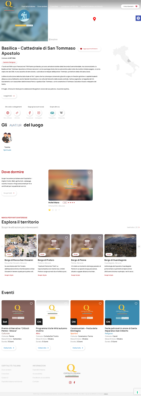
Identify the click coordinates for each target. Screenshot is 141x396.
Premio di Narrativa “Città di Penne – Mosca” (15, 329)
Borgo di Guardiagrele (115, 260)
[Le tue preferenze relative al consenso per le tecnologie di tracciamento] (137, 392)
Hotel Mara (53, 202)
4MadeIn (106, 394)
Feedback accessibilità (41, 377)
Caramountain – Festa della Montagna (83, 329)
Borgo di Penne (78, 260)
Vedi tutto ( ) (133, 227)
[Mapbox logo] (53, 39)
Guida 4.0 (5, 377)
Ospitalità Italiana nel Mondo (92, 6)
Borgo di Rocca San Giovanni (19, 260)
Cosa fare (54, 6)
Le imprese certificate (69, 6)
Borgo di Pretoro (46, 260)
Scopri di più (9, 275)
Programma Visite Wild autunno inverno (51, 329)
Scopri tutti (8, 193)
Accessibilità (37, 374)
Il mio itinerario (128, 6)
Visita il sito (8, 348)
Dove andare (42, 6)
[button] (138, 18)
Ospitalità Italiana (28, 6)
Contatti (36, 381)
